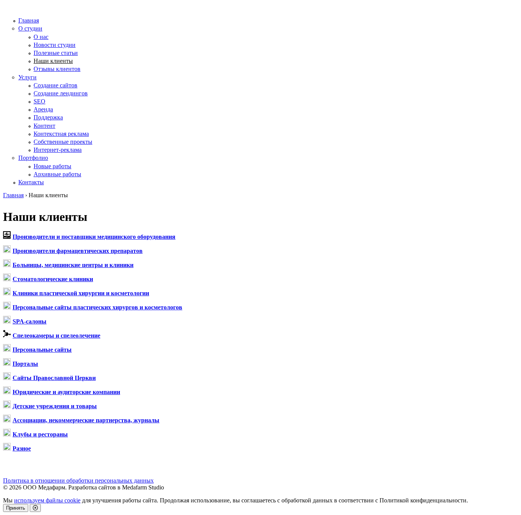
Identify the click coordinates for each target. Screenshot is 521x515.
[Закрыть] (35, 508)
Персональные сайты (42, 349)
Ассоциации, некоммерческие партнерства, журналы (86, 420)
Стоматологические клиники (53, 279)
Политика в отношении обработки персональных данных (78, 480)
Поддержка (48, 117)
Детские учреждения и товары (55, 406)
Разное (22, 448)
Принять (15, 508)
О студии (30, 28)
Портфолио (33, 157)
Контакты (31, 182)
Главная (28, 20)
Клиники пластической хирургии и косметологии (81, 293)
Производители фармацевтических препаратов (78, 251)
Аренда (43, 109)
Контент (44, 125)
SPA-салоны (30, 321)
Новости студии (55, 45)
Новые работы (52, 166)
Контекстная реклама (61, 133)
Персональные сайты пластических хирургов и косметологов (97, 307)
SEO (39, 101)
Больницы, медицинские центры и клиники (73, 265)
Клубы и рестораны (40, 434)
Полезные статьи (56, 53)
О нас (41, 37)
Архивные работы (57, 174)
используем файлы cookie (47, 500)
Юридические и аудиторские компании (66, 392)
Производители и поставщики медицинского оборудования (94, 236)
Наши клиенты (53, 61)
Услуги (27, 77)
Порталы (25, 363)
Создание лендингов (61, 93)
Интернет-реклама (58, 149)
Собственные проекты (63, 141)
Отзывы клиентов (57, 69)
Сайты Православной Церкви (54, 378)
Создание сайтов (55, 85)
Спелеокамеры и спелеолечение (56, 335)
